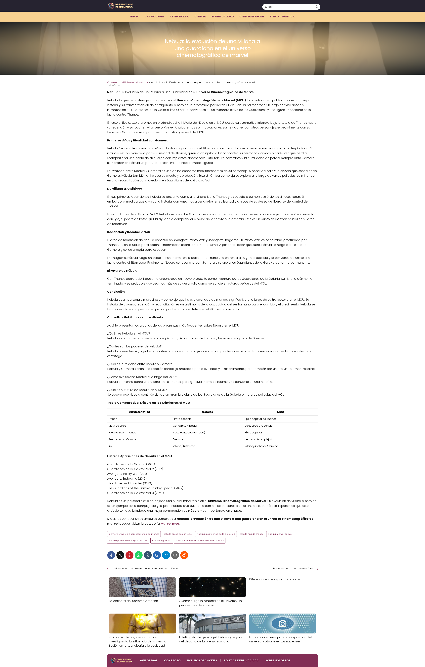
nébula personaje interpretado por (128, 540)
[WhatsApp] (139, 555)
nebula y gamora (161, 540)
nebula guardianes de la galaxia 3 (216, 534)
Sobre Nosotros (277, 660)
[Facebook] (111, 555)
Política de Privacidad (241, 660)
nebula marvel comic (280, 534)
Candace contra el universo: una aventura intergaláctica (144, 568)
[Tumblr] (148, 555)
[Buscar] (316, 6)
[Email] (175, 555)
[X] (120, 555)
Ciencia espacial (251, 16)
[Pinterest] (129, 555)
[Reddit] (184, 555)
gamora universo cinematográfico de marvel (134, 534)
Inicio (134, 16)
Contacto (172, 660)
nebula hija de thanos (251, 534)
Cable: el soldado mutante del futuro (292, 568)
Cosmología (154, 16)
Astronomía (179, 16)
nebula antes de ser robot (178, 534)
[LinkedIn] (157, 555)
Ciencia (200, 16)
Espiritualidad (223, 16)
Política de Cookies (202, 660)
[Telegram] (166, 555)
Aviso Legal (148, 660)
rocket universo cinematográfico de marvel (200, 540)
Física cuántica (282, 16)
